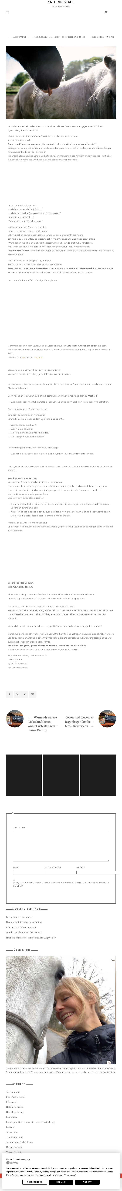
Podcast (10, 1127)
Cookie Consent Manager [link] (17, 1159)
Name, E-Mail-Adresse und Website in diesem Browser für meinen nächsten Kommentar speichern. (61, 884)
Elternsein (11, 1102)
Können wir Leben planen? (21, 927)
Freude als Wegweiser (98, 770)
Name (16, 868)
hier (24, 357)
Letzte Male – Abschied (19, 917)
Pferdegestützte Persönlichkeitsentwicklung (59, 37)
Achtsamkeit (20, 37)
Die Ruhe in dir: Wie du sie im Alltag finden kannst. (61, 770)
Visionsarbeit (13, 1152)
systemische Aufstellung (19, 1142)
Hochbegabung (14, 1112)
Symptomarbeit (14, 1137)
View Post (24, 783)
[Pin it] (24, 694)
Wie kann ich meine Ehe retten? (23, 932)
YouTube (38, 357)
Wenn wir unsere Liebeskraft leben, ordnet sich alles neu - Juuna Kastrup (33, 723)
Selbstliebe (98, 37)
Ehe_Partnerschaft (16, 1097)
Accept (87, 1182)
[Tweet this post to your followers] (17, 694)
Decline (61, 1182)
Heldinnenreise (14, 1107)
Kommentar (20, 828)
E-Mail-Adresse (53, 868)
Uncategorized (14, 1147)
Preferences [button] (70, 1175)
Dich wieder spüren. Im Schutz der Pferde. (24, 770)
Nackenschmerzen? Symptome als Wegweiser (31, 937)
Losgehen (11, 1117)
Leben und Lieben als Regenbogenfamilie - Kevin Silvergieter (88, 720)
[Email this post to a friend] (32, 694)
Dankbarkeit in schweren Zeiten (24, 922)
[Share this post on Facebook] (9, 694)
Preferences (34, 1182)
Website (80, 868)
